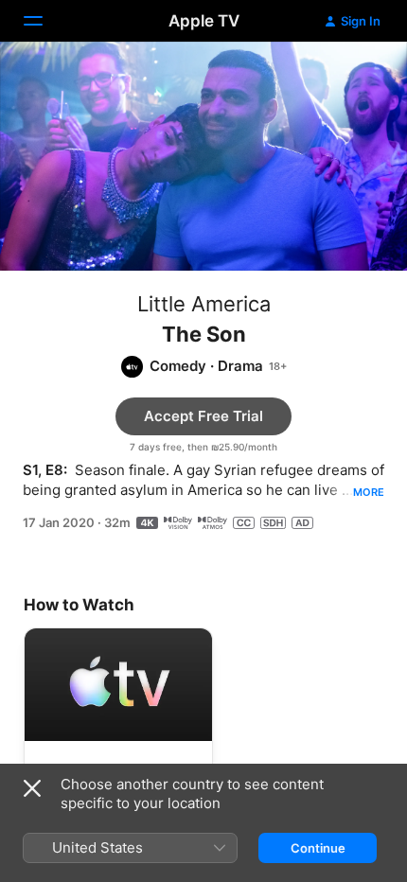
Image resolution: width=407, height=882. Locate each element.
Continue (318, 848)
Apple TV (203, 20)
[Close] (32, 788)
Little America (204, 303)
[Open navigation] (44, 21)
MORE (368, 492)
